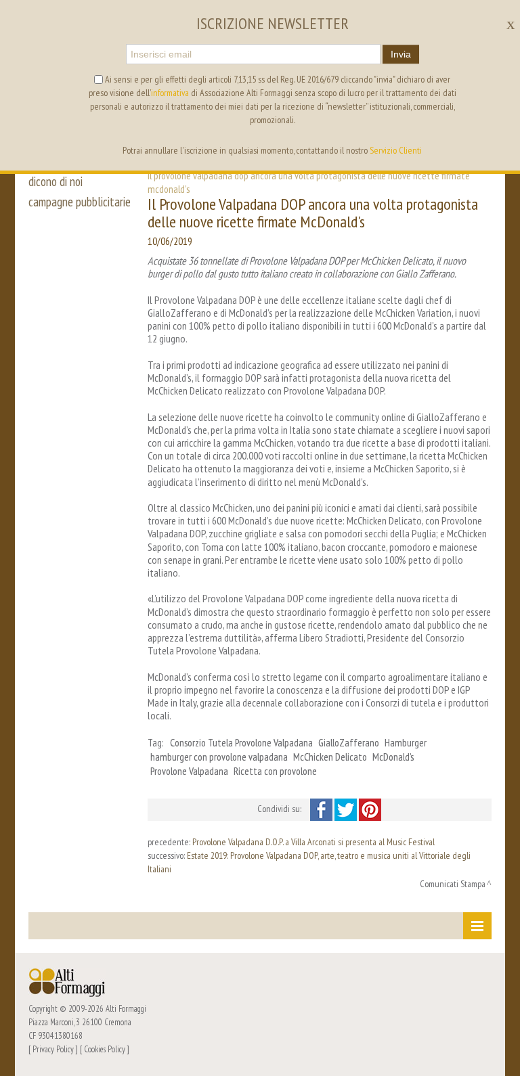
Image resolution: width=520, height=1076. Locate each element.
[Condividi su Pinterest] (370, 809)
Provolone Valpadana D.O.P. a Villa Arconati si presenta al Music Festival (313, 842)
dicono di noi (55, 181)
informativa (170, 93)
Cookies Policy (104, 1049)
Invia (401, 54)
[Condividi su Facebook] (322, 809)
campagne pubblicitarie (79, 201)
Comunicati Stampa (452, 884)
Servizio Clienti (396, 150)
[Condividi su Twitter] (346, 809)
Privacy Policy (53, 1049)
